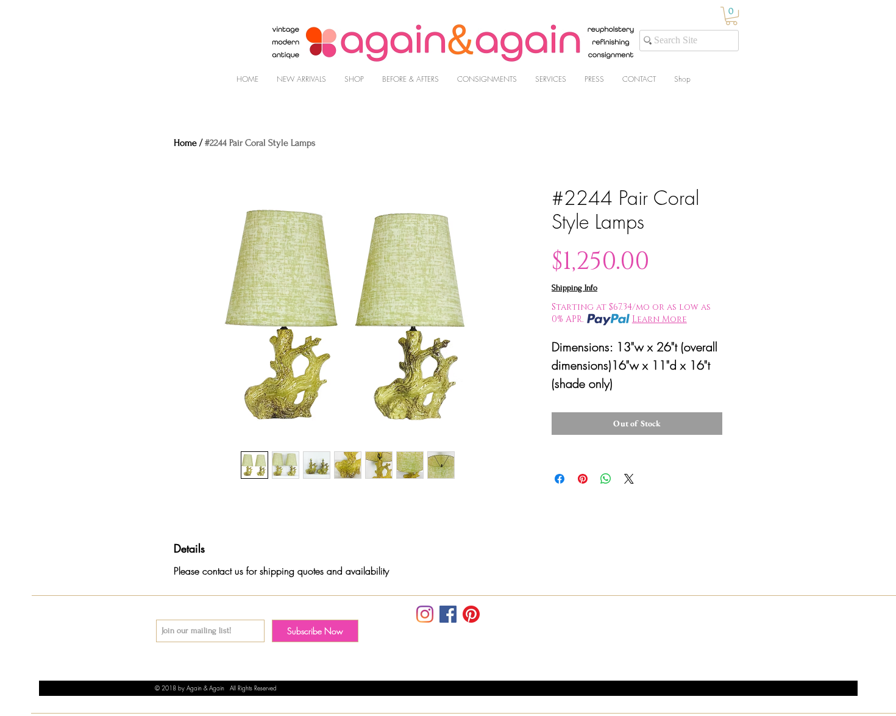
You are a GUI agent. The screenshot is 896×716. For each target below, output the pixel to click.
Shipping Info (574, 287)
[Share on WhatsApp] (606, 478)
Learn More (659, 319)
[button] (731, 16)
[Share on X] (629, 478)
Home (185, 142)
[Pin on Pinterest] (582, 478)
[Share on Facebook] (559, 478)
